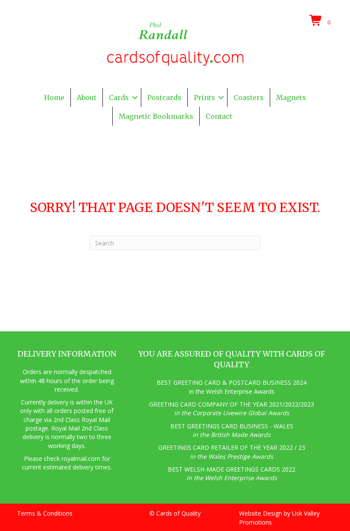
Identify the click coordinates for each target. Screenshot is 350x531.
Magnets (291, 97)
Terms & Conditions (45, 513)
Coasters (248, 97)
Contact (219, 116)
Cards (119, 97)
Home (54, 97)
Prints (204, 97)
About (86, 97)
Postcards (164, 97)
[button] (135, 97)
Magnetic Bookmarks (156, 116)
